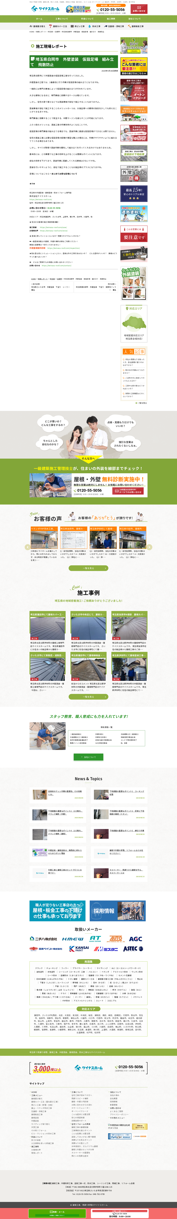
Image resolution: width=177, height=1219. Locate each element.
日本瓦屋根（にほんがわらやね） (50, 979)
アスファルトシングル (83, 1000)
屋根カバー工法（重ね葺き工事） (45, 1102)
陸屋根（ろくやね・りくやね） (102, 975)
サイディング (102, 968)
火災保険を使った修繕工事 (42, 1143)
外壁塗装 (35, 1121)
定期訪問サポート (79, 1121)
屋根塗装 (35, 1118)
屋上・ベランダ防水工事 (41, 1108)
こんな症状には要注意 (81, 1114)
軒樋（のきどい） (103, 997)
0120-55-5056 (112, 9)
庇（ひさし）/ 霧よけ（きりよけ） (124, 982)
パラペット (137, 997)
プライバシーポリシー (119, 1114)
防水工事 (96, 26)
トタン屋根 (72, 979)
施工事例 (35, 1147)
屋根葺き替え (39, 26)
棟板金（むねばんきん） (98, 989)
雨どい (82, 989)
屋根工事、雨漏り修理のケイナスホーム (90, 1205)
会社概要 (113, 1098)
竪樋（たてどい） (121, 997)
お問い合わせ (115, 1108)
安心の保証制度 (78, 1118)
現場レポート (37, 1153)
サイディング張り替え (40, 1124)
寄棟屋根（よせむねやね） (81, 993)
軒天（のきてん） (119, 989)
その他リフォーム (38, 1130)
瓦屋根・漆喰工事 (116, 26)
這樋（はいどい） (116, 986)
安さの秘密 (36, 1140)
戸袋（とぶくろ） (62, 986)
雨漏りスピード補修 (80, 1098)
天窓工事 (35, 1127)
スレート (99, 1000)
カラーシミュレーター (81, 1108)
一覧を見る (142, 403)
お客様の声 (36, 1150)
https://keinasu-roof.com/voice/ (54, 230)
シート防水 (52, 975)
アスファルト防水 (120, 971)
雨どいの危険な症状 (80, 1156)
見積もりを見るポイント (82, 1140)
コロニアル (112, 1000)
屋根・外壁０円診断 (80, 1102)
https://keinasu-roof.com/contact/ (57, 265)
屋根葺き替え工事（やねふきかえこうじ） (115, 979)
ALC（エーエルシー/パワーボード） (127, 968)
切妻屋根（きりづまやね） (107, 993)
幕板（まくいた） (97, 986)
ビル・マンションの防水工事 (43, 1134)
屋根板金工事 (138, 26)
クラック (39, 968)
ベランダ (105, 971)
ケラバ (63, 993)
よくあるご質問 (116, 1111)
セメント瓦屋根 (125, 975)
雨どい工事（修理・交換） (42, 1105)
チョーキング (52, 968)
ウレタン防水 (137, 971)
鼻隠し (89, 997)
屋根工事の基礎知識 (80, 1127)
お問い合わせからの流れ (82, 1105)
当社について (90, 757)
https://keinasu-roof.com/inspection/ (63, 248)
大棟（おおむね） (129, 993)
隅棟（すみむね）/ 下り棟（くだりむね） (54, 997)
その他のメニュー (117, 1118)
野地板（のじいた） (81, 982)
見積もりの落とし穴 (80, 1143)
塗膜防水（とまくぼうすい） (73, 975)
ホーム (39, 18)
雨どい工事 (80, 26)
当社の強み (114, 1095)
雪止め (140, 979)
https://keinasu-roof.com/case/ (53, 227)
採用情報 (113, 1102)
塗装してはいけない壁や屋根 (84, 1137)
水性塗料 (51, 971)
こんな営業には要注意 (81, 1134)
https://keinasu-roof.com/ (41, 199)
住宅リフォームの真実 (81, 1124)
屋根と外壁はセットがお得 (83, 1150)
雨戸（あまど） (80, 986)
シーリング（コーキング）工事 (72, 971)
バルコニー (93, 971)
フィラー (65, 968)
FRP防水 (66, 1000)
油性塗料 (40, 971)
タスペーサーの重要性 (81, 1153)
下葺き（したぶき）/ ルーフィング (54, 982)
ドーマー (79, 997)
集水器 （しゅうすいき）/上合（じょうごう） (56, 989)
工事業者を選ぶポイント (83, 1130)
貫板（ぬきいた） (49, 993)
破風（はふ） (136, 989)
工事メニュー (37, 1095)
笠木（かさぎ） (99, 982)
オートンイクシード (80, 1111)
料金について (37, 1137)
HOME (34, 1092)
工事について (77, 1092)
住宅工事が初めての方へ (82, 1095)
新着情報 (113, 1105)
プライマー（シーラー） (82, 968)
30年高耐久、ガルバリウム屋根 (85, 1146)
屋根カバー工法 (60, 26)
